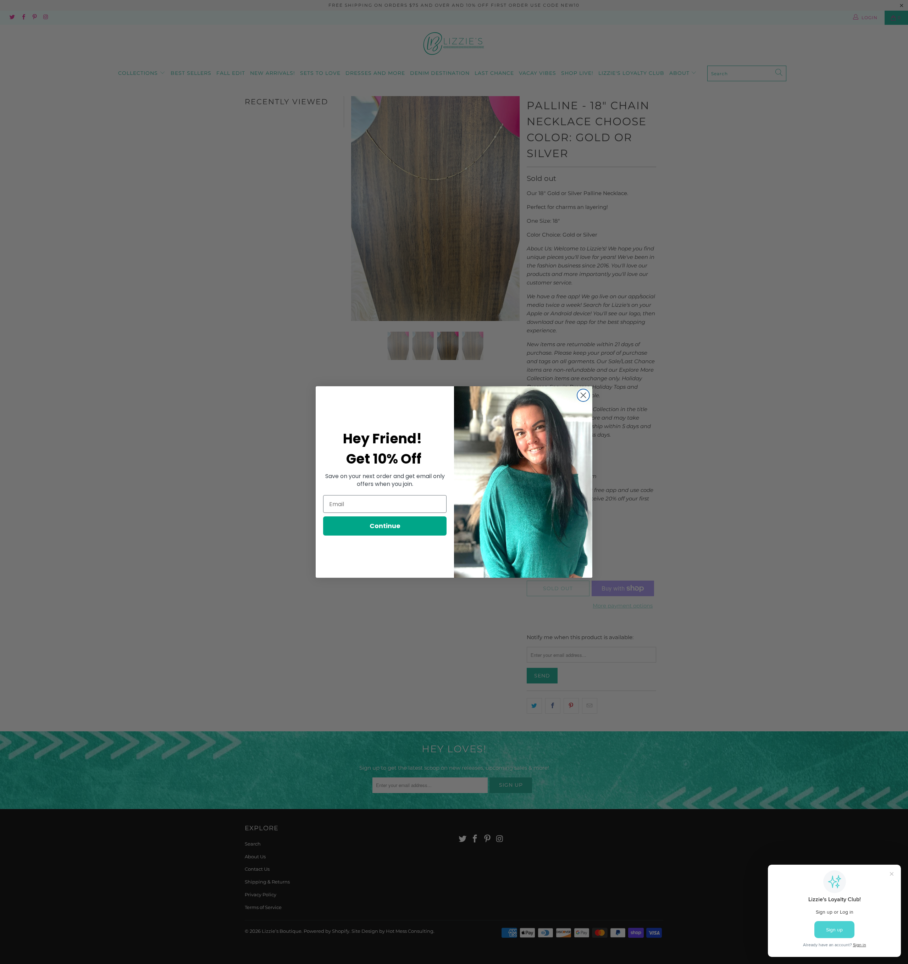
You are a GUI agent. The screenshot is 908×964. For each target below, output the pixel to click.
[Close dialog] (583, 395)
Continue (385, 525)
